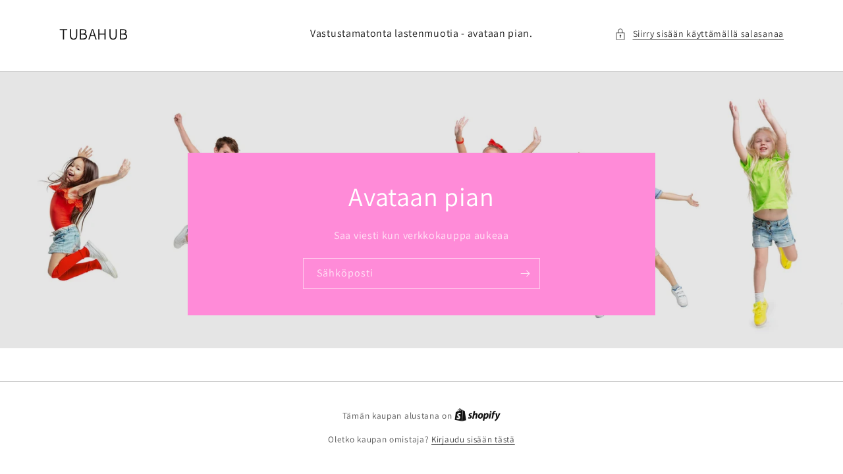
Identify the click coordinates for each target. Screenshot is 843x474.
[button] (699, 34)
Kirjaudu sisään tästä (473, 439)
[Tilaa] (524, 273)
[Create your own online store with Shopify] (477, 415)
